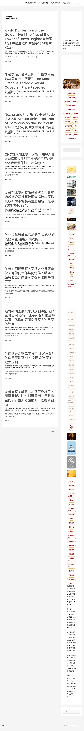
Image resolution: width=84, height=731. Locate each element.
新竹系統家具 (30, 167)
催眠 (71, 583)
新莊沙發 (71, 344)
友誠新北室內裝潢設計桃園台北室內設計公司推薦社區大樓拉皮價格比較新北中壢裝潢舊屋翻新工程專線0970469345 (29, 199)
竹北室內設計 (46, 91)
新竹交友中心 (71, 420)
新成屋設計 (38, 243)
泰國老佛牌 (71, 373)
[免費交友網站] (71, 436)
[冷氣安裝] (71, 448)
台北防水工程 (40, 209)
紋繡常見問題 (71, 536)
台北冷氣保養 (71, 97)
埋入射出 (71, 234)
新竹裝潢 (37, 167)
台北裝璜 (24, 408)
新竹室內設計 (38, 51)
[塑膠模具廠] (71, 201)
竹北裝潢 (16, 53)
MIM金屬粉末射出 (71, 410)
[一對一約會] (71, 184)
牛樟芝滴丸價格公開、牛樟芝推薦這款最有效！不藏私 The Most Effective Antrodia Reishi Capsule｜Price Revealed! (29, 81)
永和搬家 (67, 117)
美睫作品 (71, 527)
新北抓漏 (71, 365)
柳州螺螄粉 (71, 579)
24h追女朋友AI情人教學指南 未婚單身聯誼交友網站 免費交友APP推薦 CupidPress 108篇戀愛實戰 (71, 663)
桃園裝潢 (10, 169)
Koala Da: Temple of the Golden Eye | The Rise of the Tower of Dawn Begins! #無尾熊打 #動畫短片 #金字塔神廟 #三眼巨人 (30, 39)
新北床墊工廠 (71, 387)
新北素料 (71, 396)
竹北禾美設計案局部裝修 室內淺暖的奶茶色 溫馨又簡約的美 (30, 237)
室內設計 (15, 51)
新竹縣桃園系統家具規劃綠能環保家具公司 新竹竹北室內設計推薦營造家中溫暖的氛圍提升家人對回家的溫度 (30, 317)
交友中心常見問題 (71, 495)
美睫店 (71, 377)
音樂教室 (71, 325)
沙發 (71, 348)
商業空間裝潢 (9, 91)
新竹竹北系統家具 (47, 285)
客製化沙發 (67, 122)
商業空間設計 (9, 51)
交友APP (71, 481)
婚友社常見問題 (71, 285)
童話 (71, 264)
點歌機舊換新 (66, 3)
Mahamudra (71, 248)
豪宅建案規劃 (16, 368)
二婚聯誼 (71, 268)
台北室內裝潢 (26, 209)
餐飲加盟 (75, 101)
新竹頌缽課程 (71, 93)
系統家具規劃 (46, 366)
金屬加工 (71, 329)
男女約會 (71, 504)
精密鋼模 (71, 554)
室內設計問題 (23, 51)
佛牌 (71, 356)
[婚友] (71, 211)
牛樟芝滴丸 (71, 545)
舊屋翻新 (33, 169)
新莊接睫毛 (71, 541)
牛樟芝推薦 (68, 134)
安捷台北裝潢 (71, 254)
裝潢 (35, 53)
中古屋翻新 (8, 243)
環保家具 (45, 328)
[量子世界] (71, 473)
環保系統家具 (31, 91)
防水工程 (40, 410)
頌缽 (76, 126)
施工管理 (38, 366)
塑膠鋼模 (71, 550)
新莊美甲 (74, 46)
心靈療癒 (71, 242)
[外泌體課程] (71, 84)
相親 (71, 392)
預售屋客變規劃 (25, 368)
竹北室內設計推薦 (10, 329)
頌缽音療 (71, 514)
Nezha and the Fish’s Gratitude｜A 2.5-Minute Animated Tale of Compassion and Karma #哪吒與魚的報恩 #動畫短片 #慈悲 (30, 121)
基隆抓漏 (68, 130)
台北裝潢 (32, 209)
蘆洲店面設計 (33, 410)
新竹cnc (71, 415)
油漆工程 (20, 410)
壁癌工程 (30, 408)
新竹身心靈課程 (71, 105)
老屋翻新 (9, 93)
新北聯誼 (71, 571)
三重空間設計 (9, 408)
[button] (77, 3)
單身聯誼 (71, 259)
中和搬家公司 (71, 109)
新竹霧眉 (65, 40)
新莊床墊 (71, 334)
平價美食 (71, 575)
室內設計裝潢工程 (23, 243)
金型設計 (71, 361)
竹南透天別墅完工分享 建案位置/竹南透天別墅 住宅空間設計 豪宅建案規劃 (29, 357)
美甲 (71, 381)
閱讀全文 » (8, 61)
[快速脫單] (71, 226)
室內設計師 (30, 51)
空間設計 (10, 53)
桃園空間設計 (25, 211)
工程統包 (31, 243)
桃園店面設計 (16, 211)
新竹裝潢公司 (44, 167)
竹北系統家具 (26, 169)
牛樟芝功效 (71, 138)
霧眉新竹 (74, 40)
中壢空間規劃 (9, 209)
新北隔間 (9, 211)
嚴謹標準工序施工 (18, 366)
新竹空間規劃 (47, 51)
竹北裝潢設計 (23, 53)
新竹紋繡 (68, 46)
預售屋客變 (40, 53)
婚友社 (71, 280)
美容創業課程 (68, 126)
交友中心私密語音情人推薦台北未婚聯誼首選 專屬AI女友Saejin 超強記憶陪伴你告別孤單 (71, 596)
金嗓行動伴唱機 (55, 3)
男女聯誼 (71, 485)
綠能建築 (30, 53)
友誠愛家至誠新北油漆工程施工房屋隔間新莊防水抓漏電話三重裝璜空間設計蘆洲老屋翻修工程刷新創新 (29, 398)
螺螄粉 (76, 134)
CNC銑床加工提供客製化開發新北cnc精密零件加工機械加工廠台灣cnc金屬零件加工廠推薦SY (30, 158)
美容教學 (76, 113)
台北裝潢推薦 (71, 559)
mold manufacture (71, 402)
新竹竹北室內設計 (47, 243)
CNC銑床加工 (71, 320)
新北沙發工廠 (71, 565)
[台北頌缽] (71, 462)
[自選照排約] (71, 192)
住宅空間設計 (9, 366)
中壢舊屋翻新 (17, 209)
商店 (71, 238)
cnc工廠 (71, 369)
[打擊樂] (71, 177)
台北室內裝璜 (17, 408)
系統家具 (17, 245)
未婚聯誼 (71, 272)
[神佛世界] (71, 169)
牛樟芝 (75, 130)
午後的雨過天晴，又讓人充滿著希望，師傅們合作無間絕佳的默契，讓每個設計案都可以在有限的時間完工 (29, 275)
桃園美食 (75, 117)
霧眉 (70, 40)
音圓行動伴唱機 (43, 3)
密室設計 (41, 408)
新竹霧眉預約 (70, 43)
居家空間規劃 (23, 91)
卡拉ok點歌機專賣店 (30, 3)
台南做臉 (76, 122)
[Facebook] (3, 725)
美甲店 (71, 531)
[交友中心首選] (71, 428)
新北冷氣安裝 (71, 339)
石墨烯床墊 (67, 113)
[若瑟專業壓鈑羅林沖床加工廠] (71, 219)
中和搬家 (67, 101)
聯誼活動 (71, 489)
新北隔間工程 (13, 410)
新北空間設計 (49, 408)
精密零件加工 (71, 314)
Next (53, 431)
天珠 (71, 276)
